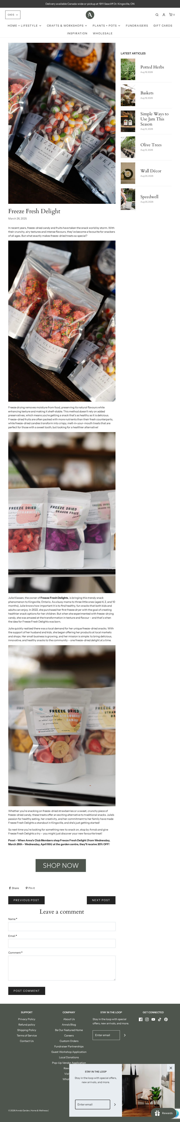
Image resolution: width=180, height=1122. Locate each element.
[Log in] (164, 14)
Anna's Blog (69, 1024)
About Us (69, 1019)
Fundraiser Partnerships (68, 1046)
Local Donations (69, 1057)
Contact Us (27, 1041)
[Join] (125, 1035)
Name (12, 919)
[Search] (157, 14)
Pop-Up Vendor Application (69, 1062)
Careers (69, 1035)
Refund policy (26, 1024)
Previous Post (26, 900)
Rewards (69, 1068)
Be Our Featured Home (69, 1030)
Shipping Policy (26, 1030)
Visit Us (69, 1073)
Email (12, 936)
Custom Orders (69, 1041)
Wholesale (103, 33)
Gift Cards (162, 25)
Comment (15, 952)
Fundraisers (137, 25)
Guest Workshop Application (68, 1052)
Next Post (101, 900)
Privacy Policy (26, 1019)
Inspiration (77, 33)
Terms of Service (27, 1035)
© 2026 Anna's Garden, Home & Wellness (28, 1110)
